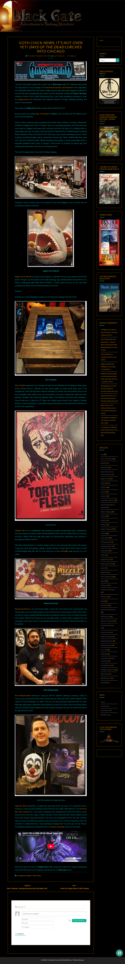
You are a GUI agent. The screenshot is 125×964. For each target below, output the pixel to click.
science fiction (105, 632)
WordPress (67, 960)
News (102, 581)
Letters (103, 555)
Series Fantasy (105, 637)
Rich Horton (105, 617)
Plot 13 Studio (20, 385)
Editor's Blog (105, 512)
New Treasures (106, 577)
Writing (103, 683)
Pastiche (104, 597)
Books (103, 483)
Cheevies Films (20, 530)
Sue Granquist (59, 56)
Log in (103, 702)
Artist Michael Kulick (22, 695)
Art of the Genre (106, 459)
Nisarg (81, 960)
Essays (103, 516)
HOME (101, 41)
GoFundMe (64, 551)
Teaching (104, 654)
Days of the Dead (42, 114)
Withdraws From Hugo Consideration (108, 366)
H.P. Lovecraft (105, 542)
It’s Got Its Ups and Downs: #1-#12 (109, 332)
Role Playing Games (107, 625)
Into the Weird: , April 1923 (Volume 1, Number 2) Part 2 (109, 379)
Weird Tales (104, 674)
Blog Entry (104, 479)
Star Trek (104, 650)
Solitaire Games (106, 645)
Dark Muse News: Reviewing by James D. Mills (109, 347)
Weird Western (106, 678)
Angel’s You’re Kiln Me (23, 276)
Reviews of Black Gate (108, 610)
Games (103, 533)
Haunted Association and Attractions (59, 87)
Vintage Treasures (107, 670)
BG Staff (103, 467)
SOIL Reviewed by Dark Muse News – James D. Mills (108, 342)
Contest (103, 496)
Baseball (104, 463)
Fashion (103, 520)
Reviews (103, 605)
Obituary (104, 585)
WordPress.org (106, 715)
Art (102, 454)
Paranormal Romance (108, 590)
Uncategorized (106, 665)
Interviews (104, 551)
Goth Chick (37, 875)
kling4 (103, 364)
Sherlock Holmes (106, 641)
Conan (103, 492)
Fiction (103, 525)
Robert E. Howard (106, 621)
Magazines (104, 559)
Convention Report (24, 875)
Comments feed (106, 710)
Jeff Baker (104, 330)
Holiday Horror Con (25, 99)
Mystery (103, 572)
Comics (103, 487)
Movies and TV (105, 564)
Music (102, 568)
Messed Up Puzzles (22, 609)
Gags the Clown (21, 806)
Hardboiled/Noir (106, 546)
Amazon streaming (57, 827)
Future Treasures (106, 529)
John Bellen (105, 418)
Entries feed (105, 706)
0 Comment (71, 56)
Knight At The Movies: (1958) (109, 420)
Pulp (102, 601)
